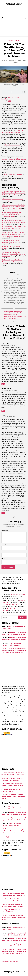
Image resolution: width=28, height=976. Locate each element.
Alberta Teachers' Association (14, 287)
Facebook (19, 174)
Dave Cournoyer (10, 60)
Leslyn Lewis (14, 299)
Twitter (5, 174)
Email (3, 552)
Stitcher (23, 160)
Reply (3, 384)
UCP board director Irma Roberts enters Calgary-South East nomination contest (13, 796)
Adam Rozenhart (8, 279)
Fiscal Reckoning (21, 295)
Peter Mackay (20, 300)
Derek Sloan (17, 294)
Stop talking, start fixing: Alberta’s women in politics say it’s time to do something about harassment (13, 234)
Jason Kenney (7, 297)
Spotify (18, 160)
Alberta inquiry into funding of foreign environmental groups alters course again (13, 254)
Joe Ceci (22, 297)
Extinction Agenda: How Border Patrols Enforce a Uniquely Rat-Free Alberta (13, 262)
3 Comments (15, 62)
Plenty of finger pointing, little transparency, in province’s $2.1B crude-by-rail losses (12, 214)
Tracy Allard (7, 304)
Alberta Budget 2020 (9, 280)
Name (3, 545)
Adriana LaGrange (18, 279)
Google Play (11, 160)
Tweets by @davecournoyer (10, 837)
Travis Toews (14, 304)
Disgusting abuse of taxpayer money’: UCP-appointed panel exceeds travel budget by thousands (14, 193)
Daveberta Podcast (14, 40)
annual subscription (12, 604)
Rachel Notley (7, 302)
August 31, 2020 (22, 60)
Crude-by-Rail (13, 292)
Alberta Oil (14, 282)
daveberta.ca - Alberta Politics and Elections (14, 3)
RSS (9, 101)
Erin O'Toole (13, 295)
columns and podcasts (18, 594)
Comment (4, 530)
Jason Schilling (15, 297)
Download (4, 99)
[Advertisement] (14, 22)
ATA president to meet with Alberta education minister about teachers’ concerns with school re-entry (13, 206)
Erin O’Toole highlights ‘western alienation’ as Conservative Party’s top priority (14, 222)
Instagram (12, 174)
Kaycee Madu (7, 299)
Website (3, 559)
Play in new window (13, 97)
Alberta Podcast (21, 282)
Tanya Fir (23, 302)
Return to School (15, 302)
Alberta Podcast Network (12, 145)
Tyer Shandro (21, 304)
